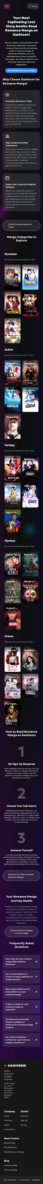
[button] (7, 6)
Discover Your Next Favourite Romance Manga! (21, 875)
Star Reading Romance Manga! (21, 70)
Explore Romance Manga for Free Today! (21, 931)
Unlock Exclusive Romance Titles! (20, 225)
